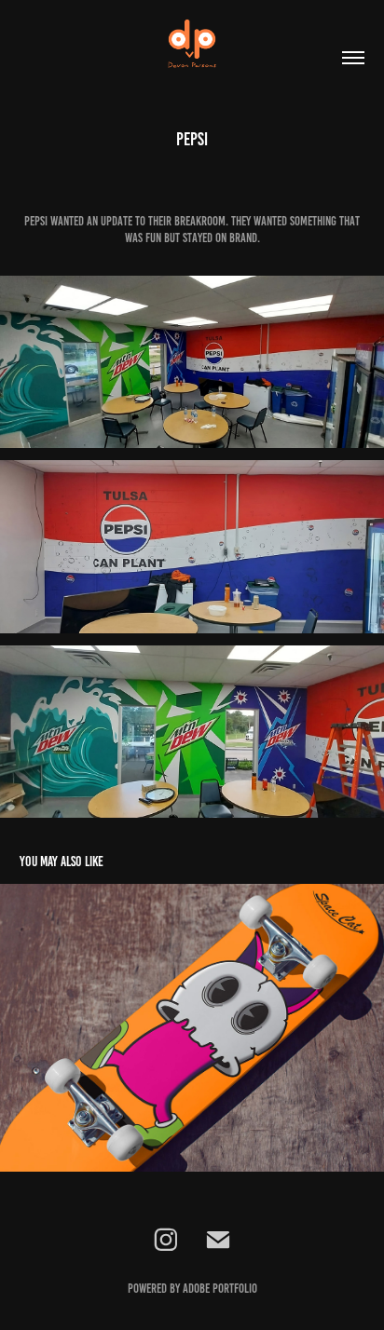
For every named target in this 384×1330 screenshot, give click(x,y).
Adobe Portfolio (220, 1289)
